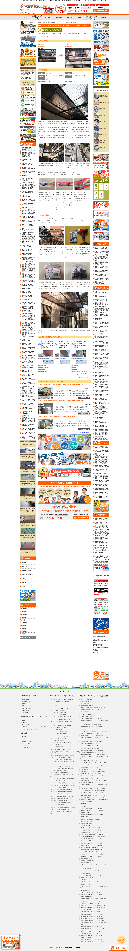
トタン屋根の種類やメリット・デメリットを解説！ (93, 765)
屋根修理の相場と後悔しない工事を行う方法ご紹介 (63, 755)
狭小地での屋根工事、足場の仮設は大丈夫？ (91, 726)
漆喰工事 (102, 109)
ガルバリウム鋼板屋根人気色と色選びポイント (101, 267)
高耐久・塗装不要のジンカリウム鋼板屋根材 (28, 383)
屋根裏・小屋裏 (26, 288)
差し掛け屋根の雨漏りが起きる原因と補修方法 (28, 285)
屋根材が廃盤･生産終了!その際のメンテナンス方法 (93, 795)
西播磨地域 (24, 631)
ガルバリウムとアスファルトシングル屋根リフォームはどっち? (28, 361)
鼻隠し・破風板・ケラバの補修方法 (28, 179)
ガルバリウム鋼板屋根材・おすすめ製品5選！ (91, 733)
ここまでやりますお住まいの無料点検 (92, 17)
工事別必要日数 (99, 372)
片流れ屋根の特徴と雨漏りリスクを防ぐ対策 (28, 276)
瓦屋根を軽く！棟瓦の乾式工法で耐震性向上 (91, 830)
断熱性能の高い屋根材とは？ (26, 416)
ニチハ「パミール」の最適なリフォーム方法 (91, 718)
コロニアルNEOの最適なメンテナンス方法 (101, 361)
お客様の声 (59, 17)
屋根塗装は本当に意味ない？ (26, 160)
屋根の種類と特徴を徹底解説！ (27, 148)
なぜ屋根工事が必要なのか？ (101, 292)
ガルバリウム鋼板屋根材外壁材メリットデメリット (102, 279)
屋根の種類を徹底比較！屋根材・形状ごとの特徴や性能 (94, 754)
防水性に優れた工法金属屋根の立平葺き (27, 254)
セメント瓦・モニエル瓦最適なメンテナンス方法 (28, 229)
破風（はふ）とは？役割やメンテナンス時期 (28, 437)
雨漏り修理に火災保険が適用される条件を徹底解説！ (93, 942)
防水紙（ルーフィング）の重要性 (89, 877)
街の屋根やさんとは (26, 699)
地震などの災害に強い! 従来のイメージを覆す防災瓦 (93, 834)
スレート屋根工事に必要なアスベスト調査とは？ (28, 429)
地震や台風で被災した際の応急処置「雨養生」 (28, 258)
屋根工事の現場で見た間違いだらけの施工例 (101, 410)
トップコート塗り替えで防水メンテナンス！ (28, 433)
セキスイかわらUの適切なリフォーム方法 (90, 716)
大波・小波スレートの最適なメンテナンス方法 (28, 241)
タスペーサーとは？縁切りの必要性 (27, 196)
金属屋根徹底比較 (85, 890)
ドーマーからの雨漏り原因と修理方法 (28, 408)
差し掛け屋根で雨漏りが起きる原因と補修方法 (92, 918)
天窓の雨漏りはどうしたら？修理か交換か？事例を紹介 (94, 780)
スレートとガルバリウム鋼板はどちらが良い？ (101, 248)
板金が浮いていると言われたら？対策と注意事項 (102, 481)
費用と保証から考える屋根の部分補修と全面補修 (62, 768)
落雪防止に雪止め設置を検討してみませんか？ (62, 789)
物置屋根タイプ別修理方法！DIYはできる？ (101, 519)
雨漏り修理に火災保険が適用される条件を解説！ (101, 430)
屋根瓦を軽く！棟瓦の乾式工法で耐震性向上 (101, 399)
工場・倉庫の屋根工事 (101, 545)
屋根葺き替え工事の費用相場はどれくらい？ (101, 303)
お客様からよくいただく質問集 (88, 714)
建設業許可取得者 (26, 570)
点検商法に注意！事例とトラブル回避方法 (61, 716)
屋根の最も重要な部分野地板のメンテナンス (28, 328)
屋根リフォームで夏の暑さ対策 (58, 738)
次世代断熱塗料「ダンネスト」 (99, 418)
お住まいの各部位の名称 (28, 152)
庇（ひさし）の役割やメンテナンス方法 (28, 404)
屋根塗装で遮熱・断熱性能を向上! (101, 422)
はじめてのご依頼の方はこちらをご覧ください (62, 699)
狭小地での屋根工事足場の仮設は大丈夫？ (101, 365)
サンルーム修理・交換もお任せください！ (101, 523)
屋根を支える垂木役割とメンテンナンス (28, 391)
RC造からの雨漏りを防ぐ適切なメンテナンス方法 (28, 400)
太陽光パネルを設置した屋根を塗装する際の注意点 (63, 807)
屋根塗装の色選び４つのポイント (100, 414)
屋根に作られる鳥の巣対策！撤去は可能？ (61, 802)
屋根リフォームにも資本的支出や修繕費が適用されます (64, 766)
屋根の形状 (25, 273)
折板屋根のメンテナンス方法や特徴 (89, 767)
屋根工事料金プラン (56, 706)
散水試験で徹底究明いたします (58, 727)
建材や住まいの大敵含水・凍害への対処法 (28, 296)
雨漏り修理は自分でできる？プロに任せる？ (28, 164)
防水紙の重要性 (26, 325)
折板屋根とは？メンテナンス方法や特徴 (101, 342)
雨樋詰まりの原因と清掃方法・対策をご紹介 (61, 798)
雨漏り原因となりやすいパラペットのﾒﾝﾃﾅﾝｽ (28, 208)
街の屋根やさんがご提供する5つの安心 (36, 17)
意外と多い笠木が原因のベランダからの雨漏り (28, 187)
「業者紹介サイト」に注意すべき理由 (101, 496)
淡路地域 (23, 628)
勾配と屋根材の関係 (27, 299)
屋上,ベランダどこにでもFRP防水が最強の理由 (28, 212)
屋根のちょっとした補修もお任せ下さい (60, 712)
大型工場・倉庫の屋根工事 (57, 740)
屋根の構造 (25, 175)
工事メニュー (81, 17)
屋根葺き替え (104, 96)
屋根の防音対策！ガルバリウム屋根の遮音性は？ (102, 282)
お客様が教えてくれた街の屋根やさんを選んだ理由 (34, 726)
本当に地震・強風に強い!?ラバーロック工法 (91, 914)
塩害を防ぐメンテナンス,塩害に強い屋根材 (28, 344)
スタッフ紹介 (25, 566)
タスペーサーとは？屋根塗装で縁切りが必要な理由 (93, 788)
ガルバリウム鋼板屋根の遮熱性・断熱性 (101, 263)
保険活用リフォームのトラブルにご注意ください (102, 493)
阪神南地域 (24, 614)
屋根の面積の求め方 (27, 266)
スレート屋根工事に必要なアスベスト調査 (91, 838)
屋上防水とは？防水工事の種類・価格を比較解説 (28, 217)
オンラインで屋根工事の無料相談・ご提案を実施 (101, 447)
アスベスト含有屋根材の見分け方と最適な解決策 (28, 318)
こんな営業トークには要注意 (101, 470)
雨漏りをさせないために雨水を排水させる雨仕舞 (28, 303)
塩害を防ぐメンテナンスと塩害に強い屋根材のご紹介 (93, 905)
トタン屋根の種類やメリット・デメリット (101, 338)
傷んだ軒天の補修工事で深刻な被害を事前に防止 (28, 192)
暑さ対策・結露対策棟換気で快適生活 (90, 819)
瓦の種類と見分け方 (27, 311)
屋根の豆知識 (25, 332)
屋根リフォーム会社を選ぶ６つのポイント (102, 376)
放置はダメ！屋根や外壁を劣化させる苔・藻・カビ (93, 907)
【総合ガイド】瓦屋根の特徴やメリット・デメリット (93, 752)
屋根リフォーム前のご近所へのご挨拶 (100, 454)
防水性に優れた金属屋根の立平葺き (89, 896)
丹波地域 (23, 620)
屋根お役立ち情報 (100, 379)
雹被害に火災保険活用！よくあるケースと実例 (101, 433)
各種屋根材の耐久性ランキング (88, 884)
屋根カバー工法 (104, 102)
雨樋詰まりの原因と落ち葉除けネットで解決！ (102, 538)
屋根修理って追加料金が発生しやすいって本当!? (101, 485)
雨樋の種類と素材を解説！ (57, 804)
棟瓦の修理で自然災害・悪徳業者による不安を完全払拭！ (94, 799)
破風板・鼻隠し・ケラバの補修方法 (89, 778)
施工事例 (47, 17)
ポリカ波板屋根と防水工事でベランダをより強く (102, 530)
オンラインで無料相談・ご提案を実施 (60, 701)
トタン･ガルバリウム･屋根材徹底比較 (28, 366)
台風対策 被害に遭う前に (57, 729)
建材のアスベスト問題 (28, 322)
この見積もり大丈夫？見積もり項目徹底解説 (101, 462)
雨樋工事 (102, 115)
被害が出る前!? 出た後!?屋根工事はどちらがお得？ (102, 466)
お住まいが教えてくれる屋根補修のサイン (101, 311)
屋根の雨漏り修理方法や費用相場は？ (28, 395)
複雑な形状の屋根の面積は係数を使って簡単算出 (92, 814)
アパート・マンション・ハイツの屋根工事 (61, 742)
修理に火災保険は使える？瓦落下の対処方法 (102, 391)
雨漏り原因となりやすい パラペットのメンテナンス (63, 780)
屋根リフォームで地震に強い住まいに (60, 731)
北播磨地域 (24, 617)
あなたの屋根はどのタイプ (87, 703)
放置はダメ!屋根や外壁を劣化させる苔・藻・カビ (28, 348)
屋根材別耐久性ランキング (26, 340)
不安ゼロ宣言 (25, 706)
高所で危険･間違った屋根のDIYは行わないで (91, 849)
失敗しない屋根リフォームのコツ (101, 296)
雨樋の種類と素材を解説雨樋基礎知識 (28, 425)
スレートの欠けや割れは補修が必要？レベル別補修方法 (94, 762)
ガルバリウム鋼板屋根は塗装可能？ (101, 259)
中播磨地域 (24, 625)
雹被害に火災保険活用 (86, 937)
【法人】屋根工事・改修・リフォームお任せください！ (64, 747)
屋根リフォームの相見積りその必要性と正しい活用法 (102, 451)
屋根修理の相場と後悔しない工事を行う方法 (101, 300)
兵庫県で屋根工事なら (28, 574)
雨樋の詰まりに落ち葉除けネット (59, 800)
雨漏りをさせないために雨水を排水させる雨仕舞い (93, 920)
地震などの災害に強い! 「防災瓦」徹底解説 (101, 406)
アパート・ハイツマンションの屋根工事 (101, 549)
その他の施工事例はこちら (85, 377)
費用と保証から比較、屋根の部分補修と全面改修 (102, 307)
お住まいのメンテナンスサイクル (89, 868)
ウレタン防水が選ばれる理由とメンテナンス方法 (28, 200)
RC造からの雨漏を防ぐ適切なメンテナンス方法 (92, 847)
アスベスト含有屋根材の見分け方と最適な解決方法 (93, 836)
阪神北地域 (24, 608)
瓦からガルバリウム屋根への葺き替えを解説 (101, 255)
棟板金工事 (103, 134)
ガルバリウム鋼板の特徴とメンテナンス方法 (28, 379)
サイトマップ (25, 586)
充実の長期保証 (25, 710)
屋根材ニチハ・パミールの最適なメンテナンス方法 (102, 354)
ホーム (25, 17)
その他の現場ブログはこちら (84, 432)
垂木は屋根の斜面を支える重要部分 (59, 772)
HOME (39, 22)
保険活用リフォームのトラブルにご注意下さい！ (92, 901)
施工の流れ (70, 17)
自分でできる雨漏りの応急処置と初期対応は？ (101, 426)
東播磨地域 (24, 622)
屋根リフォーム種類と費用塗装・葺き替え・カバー (102, 323)
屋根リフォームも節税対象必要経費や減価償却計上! (102, 560)
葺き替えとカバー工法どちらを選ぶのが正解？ (101, 315)
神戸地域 (23, 611)
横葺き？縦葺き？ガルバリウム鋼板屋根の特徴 (102, 275)
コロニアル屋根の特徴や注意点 (100, 334)
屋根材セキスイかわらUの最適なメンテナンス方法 (102, 357)
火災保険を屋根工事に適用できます (59, 733)
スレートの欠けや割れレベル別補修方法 (101, 330)
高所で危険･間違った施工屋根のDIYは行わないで (28, 387)
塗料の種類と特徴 (101, 575)
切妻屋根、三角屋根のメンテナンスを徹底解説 (28, 281)
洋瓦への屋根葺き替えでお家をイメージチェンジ (28, 356)
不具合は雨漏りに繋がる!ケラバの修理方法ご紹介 (28, 183)
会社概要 (103, 17)
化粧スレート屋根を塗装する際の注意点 (100, 350)
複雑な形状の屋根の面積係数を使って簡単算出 (28, 269)
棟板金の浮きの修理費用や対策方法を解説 (28, 172)
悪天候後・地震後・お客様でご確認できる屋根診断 (93, 707)
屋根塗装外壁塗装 (102, 141)
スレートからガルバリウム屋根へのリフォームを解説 (102, 251)
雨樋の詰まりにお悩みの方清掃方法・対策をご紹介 (102, 534)
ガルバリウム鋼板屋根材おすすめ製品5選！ (101, 271)
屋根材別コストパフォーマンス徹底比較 (28, 335)
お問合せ (24, 582)
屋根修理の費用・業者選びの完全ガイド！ (28, 155)
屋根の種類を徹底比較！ (98, 319)
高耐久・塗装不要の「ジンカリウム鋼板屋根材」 (92, 845)
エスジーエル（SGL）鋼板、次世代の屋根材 (91, 894)
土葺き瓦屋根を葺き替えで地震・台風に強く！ (28, 233)
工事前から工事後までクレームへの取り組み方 (101, 458)
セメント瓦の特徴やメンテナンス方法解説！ (28, 225)
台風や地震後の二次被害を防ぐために (101, 395)
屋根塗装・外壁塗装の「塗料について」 (90, 709)
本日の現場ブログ (26, 724)
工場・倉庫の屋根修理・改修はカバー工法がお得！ (102, 526)
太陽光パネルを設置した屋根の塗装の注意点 (101, 346)
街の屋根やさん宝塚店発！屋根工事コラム (32, 729)
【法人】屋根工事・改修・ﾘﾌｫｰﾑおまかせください (102, 556)
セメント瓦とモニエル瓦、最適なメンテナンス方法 (93, 771)
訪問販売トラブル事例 (101, 473)
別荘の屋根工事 (99, 552)
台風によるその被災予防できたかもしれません (102, 383)
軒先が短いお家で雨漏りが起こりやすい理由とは (28, 314)
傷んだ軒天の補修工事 (86, 862)
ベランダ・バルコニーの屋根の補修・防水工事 (62, 736)
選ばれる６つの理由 (26, 701)
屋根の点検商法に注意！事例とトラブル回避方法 (101, 477)
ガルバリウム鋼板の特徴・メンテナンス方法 (91, 843)
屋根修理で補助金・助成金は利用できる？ (101, 437)
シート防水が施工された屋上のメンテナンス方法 (28, 204)
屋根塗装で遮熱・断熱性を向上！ (89, 823)
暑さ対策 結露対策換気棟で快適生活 (27, 292)
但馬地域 (23, 634)
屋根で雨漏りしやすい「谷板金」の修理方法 (28, 307)
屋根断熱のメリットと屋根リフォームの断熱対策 (28, 420)
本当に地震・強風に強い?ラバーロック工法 (28, 262)
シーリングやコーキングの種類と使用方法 (28, 250)
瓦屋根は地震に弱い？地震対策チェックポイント (102, 403)
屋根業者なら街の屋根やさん (29, 741)
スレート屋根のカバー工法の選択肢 (102, 327)
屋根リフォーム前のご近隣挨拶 (58, 714)
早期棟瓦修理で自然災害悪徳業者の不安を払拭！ (28, 237)
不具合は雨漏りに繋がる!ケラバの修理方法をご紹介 (93, 790)
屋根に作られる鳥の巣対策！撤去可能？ (101, 542)
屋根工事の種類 (101, 90)
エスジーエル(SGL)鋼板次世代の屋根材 (28, 375)
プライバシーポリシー (28, 578)
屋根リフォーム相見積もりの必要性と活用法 (61, 759)
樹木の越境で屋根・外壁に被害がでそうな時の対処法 (102, 489)
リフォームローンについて (57, 763)
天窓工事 (102, 147)
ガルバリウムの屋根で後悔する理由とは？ (28, 370)
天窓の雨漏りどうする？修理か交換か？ (28, 412)
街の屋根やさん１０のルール (29, 703)
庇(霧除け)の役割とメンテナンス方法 (27, 246)
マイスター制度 (25, 712)
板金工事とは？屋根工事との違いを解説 (28, 168)
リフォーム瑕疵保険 (26, 708)
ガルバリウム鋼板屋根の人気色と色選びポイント (92, 748)
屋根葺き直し (104, 128)
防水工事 (102, 122)
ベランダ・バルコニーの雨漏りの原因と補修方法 (28, 221)
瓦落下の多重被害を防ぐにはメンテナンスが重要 (101, 387)
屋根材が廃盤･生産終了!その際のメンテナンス (28, 352)
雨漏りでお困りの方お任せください (59, 710)
